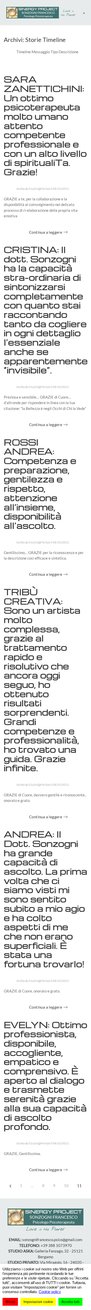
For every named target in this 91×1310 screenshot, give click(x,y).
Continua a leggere (45, 232)
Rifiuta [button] (10, 1302)
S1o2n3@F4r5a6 (39, 189)
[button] (84, 12)
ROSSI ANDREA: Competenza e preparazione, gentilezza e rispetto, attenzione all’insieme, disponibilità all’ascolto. (40, 484)
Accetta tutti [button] (70, 1302)
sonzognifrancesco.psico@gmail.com (52, 1239)
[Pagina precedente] (10, 1186)
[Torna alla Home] (42, 12)
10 (66, 1185)
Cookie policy (50, 1292)
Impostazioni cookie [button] (38, 1302)
